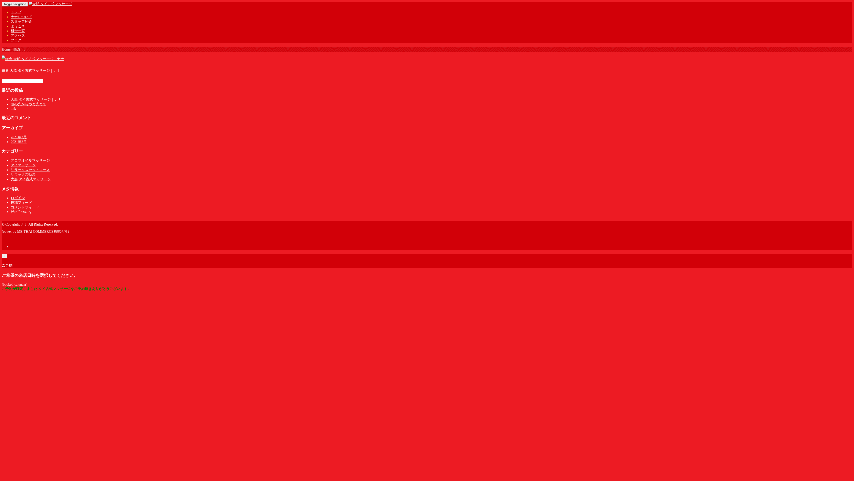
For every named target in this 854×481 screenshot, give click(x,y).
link (13, 108)
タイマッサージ (23, 165)
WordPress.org (21, 212)
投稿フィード (21, 202)
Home (6, 49)
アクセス (18, 35)
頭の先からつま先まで (28, 104)
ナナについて (21, 17)
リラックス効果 (23, 174)
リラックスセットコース (30, 170)
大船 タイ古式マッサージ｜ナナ (36, 99)
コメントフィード (25, 207)
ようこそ (18, 26)
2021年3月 (19, 137)
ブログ (16, 40)
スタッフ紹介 (21, 21)
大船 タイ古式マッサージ (31, 179)
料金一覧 (18, 31)
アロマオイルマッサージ (30, 160)
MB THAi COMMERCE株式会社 (42, 231)
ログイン (18, 198)
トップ (16, 12)
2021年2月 (19, 142)
